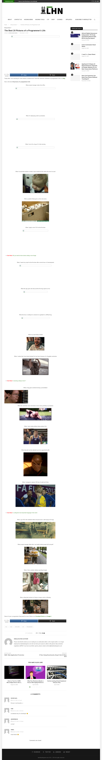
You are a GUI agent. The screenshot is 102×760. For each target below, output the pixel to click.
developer (17, 626)
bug (6, 626)
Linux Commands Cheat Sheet (89, 45)
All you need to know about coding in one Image (21, 255)
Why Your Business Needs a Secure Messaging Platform (35, 681)
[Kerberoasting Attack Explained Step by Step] (57, 672)
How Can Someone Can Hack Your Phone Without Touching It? (89, 77)
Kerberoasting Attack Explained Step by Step (56, 681)
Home (5, 24)
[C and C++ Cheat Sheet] (75, 57)
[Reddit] (97, 1)
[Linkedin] (95, 1)
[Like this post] (37, 633)
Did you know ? (14, 24)
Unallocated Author (13, 33)
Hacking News (28, 19)
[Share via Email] (44, 633)
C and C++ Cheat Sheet (88, 54)
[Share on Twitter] (40, 633)
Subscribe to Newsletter (83, 19)
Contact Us (18, 19)
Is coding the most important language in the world (22, 512)
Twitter (43, 616)
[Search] (94, 19)
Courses (59, 19)
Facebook (38, 616)
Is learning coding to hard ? (16, 380)
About (10, 19)
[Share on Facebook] (39, 633)
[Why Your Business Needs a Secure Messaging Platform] (35, 672)
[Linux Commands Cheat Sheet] (75, 47)
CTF (48, 19)
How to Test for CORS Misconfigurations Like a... (14, 681)
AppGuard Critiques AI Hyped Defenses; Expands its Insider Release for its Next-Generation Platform (90, 66)
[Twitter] (93, 1)
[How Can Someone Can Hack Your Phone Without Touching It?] (75, 78)
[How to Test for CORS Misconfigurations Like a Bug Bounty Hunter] (14, 672)
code (11, 626)
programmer (29, 626)
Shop (53, 19)
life (23, 626)
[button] (15, 1)
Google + (49, 616)
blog (64, 78)
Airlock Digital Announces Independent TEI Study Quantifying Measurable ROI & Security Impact (89, 35)
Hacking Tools (39, 19)
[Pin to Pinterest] (42, 633)
